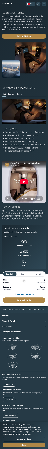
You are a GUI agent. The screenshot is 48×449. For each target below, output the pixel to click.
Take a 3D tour (24, 36)
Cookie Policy (37, 429)
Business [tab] (11, 94)
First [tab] (4, 94)
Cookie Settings (24, 439)
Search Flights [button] (24, 300)
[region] (24, 435)
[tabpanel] (24, 127)
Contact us (9, 384)
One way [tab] (24, 274)
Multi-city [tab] (38, 274)
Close (24, 445)
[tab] (12, 280)
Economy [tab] (20, 94)
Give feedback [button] (10, 415)
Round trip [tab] (10, 274)
